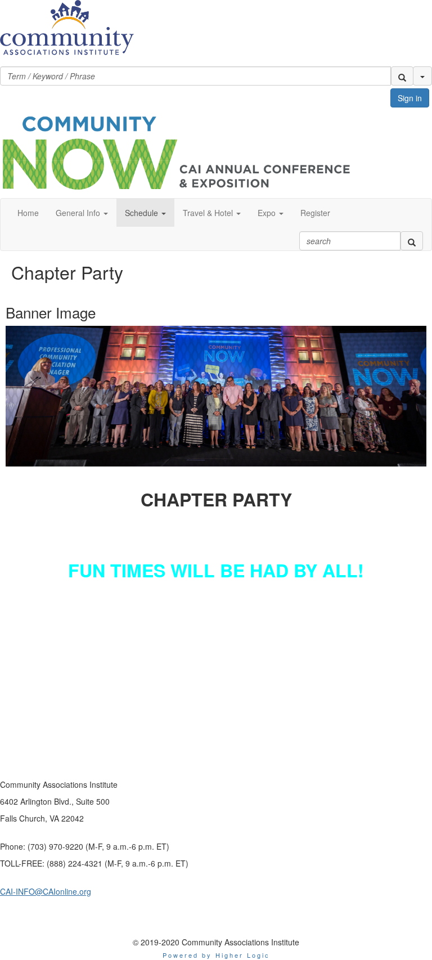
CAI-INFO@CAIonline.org (45, 891)
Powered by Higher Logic (216, 954)
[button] (402, 76)
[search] (411, 240)
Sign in (410, 98)
